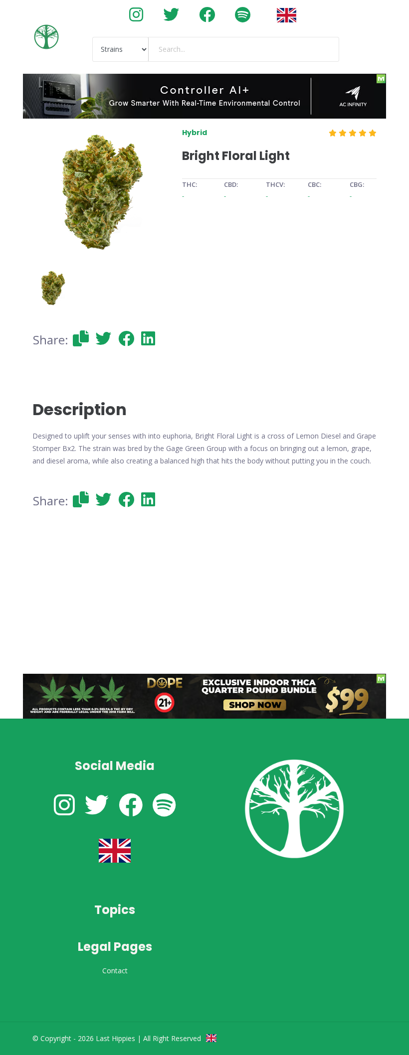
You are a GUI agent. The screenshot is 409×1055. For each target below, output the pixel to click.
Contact (115, 970)
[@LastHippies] (136, 14)
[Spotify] (242, 14)
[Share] (80, 338)
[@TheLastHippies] (171, 14)
